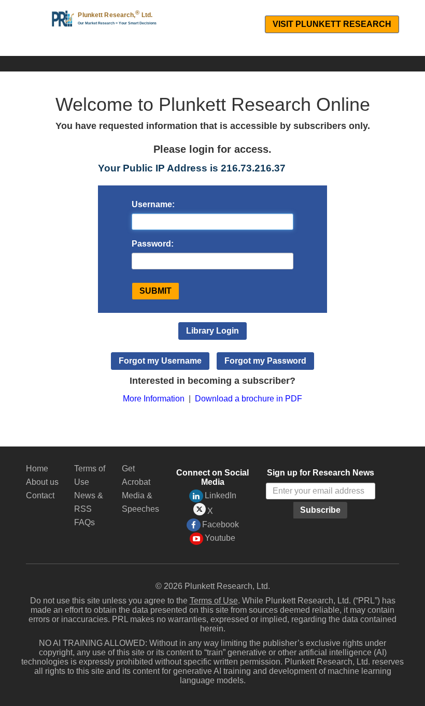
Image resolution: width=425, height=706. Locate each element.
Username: (153, 204)
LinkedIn (220, 495)
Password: (153, 243)
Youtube (220, 538)
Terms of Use (214, 600)
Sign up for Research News (320, 472)
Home (37, 468)
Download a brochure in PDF (248, 398)
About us (42, 482)
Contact (40, 495)
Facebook (220, 524)
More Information (154, 398)
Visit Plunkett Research (332, 24)
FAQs (84, 522)
